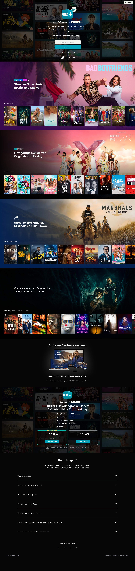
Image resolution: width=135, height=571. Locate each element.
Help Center (108, 555)
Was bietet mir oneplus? (27, 495)
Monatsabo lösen (83, 441)
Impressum (122, 555)
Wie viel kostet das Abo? (27, 504)
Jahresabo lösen (52, 441)
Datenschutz (115, 555)
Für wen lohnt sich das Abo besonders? (33, 532)
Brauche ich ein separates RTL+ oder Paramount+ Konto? (40, 523)
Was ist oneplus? (24, 476)
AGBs (127, 555)
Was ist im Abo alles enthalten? (30, 513)
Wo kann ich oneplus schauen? (30, 485)
